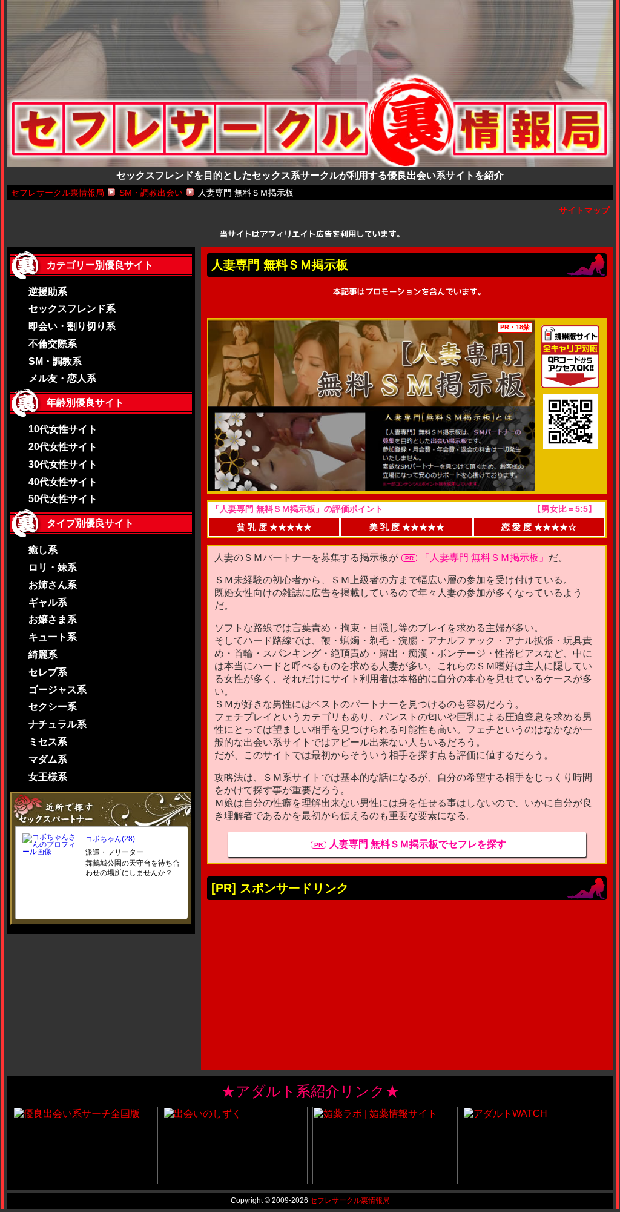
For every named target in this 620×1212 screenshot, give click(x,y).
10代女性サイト (62, 429)
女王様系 (47, 777)
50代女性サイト (62, 499)
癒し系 (43, 550)
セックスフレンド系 (72, 308)
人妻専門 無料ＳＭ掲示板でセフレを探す (417, 844)
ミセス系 (47, 742)
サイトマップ (584, 210)
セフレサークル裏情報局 (350, 1200)
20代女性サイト (62, 447)
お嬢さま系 (52, 619)
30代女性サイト (62, 464)
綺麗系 (43, 654)
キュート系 (52, 637)
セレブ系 (47, 672)
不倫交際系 (52, 344)
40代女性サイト (62, 482)
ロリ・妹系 (52, 567)
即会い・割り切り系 (72, 326)
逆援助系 (47, 291)
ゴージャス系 (57, 689)
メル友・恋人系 (62, 378)
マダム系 (47, 759)
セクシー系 (52, 706)
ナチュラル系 (57, 724)
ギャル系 (47, 602)
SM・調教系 (55, 361)
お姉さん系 (52, 585)
